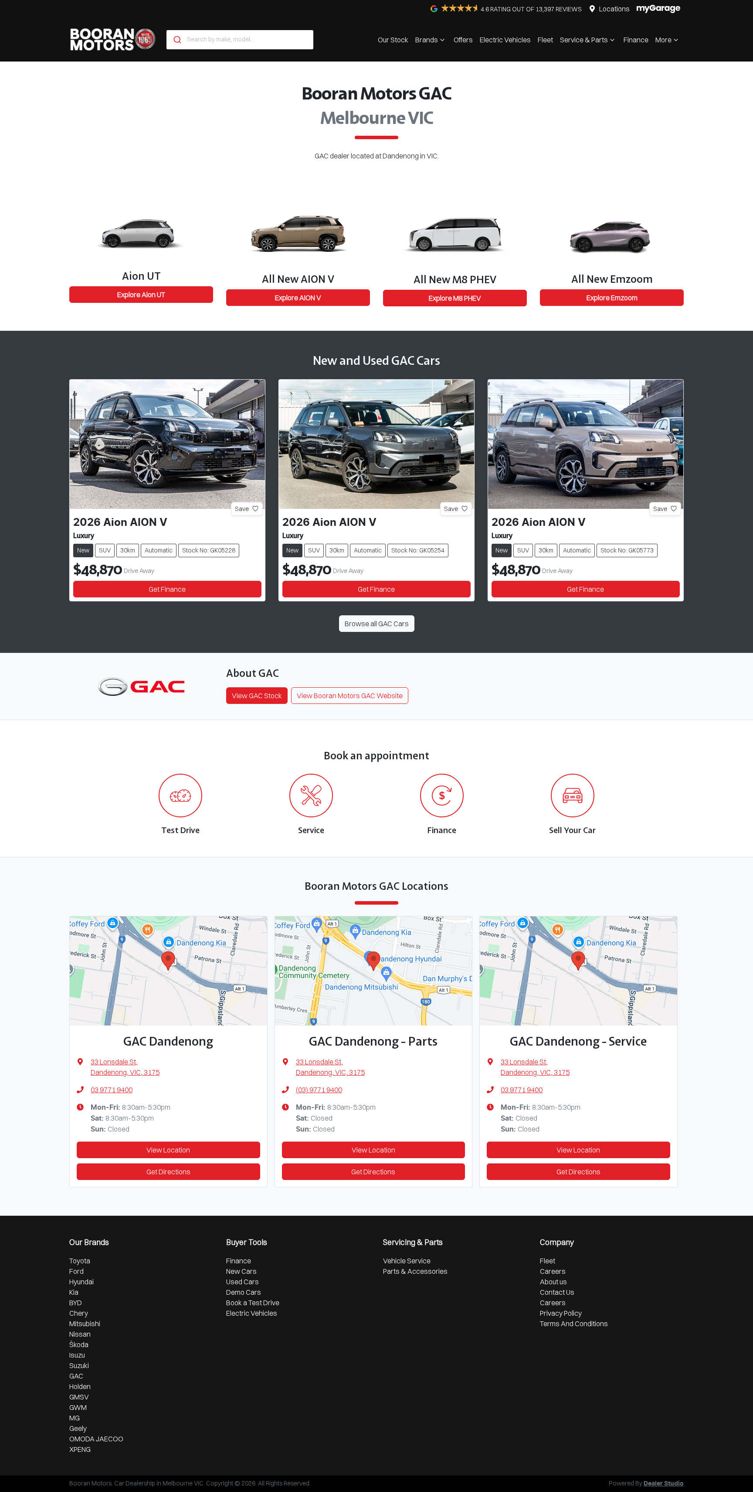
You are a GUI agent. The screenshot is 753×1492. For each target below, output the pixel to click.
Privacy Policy (561, 1313)
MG (74, 1417)
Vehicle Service (407, 1260)
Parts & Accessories (415, 1271)
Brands (426, 39)
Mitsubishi (84, 1323)
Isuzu (77, 1355)
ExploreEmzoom (612, 297)
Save (242, 508)
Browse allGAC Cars (377, 623)
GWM (78, 1407)
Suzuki (79, 1365)
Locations (614, 8)
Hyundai (81, 1281)
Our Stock (393, 39)
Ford (76, 1271)
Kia (73, 1292)
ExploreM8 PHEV (455, 298)
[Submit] (176, 39)
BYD (75, 1302)
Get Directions (168, 1171)
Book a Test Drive (252, 1302)
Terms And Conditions (574, 1323)
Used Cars (242, 1281)
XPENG (80, 1449)
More (663, 39)
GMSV (79, 1397)
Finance (636, 39)
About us (553, 1281)
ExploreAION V (298, 297)
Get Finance (167, 589)
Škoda (78, 1344)
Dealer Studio (664, 1484)
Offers (463, 39)
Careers (553, 1271)
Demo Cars (243, 1292)
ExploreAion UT (141, 294)
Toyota (79, 1260)
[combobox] (239, 39)
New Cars (241, 1271)
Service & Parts (584, 39)
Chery (78, 1313)
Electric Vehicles (505, 39)
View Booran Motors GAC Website (350, 695)
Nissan (80, 1334)
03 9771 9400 (111, 1089)
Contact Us (557, 1292)
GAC (76, 1376)
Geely (78, 1428)
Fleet (545, 39)
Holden (80, 1386)
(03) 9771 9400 (319, 1089)
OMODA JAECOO (96, 1438)
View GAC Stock (257, 695)
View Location (168, 1150)
